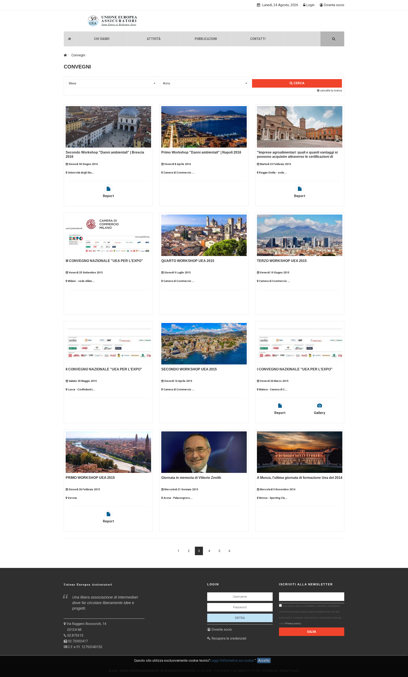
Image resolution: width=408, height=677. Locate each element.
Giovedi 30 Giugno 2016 (83, 164)
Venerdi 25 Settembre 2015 (85, 272)
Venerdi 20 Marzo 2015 (273, 381)
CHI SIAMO (101, 39)
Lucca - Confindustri (79, 389)
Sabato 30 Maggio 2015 (82, 381)
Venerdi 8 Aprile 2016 (177, 164)
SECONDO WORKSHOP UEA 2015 (189, 369)
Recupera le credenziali (228, 638)
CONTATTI (257, 39)
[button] (112, 83)
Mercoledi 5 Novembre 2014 (277, 489)
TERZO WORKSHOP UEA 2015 (282, 261)
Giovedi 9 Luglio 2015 (177, 272)
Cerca (299, 83)
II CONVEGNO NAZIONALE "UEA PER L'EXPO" (104, 369)
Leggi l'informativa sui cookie (232, 661)
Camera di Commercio (177, 172)
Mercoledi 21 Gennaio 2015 (181, 489)
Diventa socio (333, 5)
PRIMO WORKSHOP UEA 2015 (90, 477)
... (92, 172)
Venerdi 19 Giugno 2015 (274, 272)
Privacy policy (292, 623)
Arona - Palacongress (176, 497)
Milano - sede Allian (79, 281)
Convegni (78, 55)
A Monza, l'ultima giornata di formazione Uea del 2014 (299, 477)
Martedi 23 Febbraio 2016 (275, 164)
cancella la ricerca (330, 90)
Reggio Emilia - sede (271, 172)
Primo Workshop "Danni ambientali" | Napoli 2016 (201, 152)
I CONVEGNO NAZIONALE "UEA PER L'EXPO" (295, 369)
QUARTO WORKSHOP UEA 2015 (187, 261)
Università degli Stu (79, 172)
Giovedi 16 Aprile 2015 (178, 381)
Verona (72, 497)
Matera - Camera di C (271, 389)
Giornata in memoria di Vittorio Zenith (191, 477)
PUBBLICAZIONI (206, 39)
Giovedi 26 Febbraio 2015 (84, 489)
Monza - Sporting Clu (271, 497)
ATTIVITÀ (154, 39)
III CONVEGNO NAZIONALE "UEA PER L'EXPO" (104, 261)
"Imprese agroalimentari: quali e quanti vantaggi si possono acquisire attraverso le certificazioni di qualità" (297, 157)
